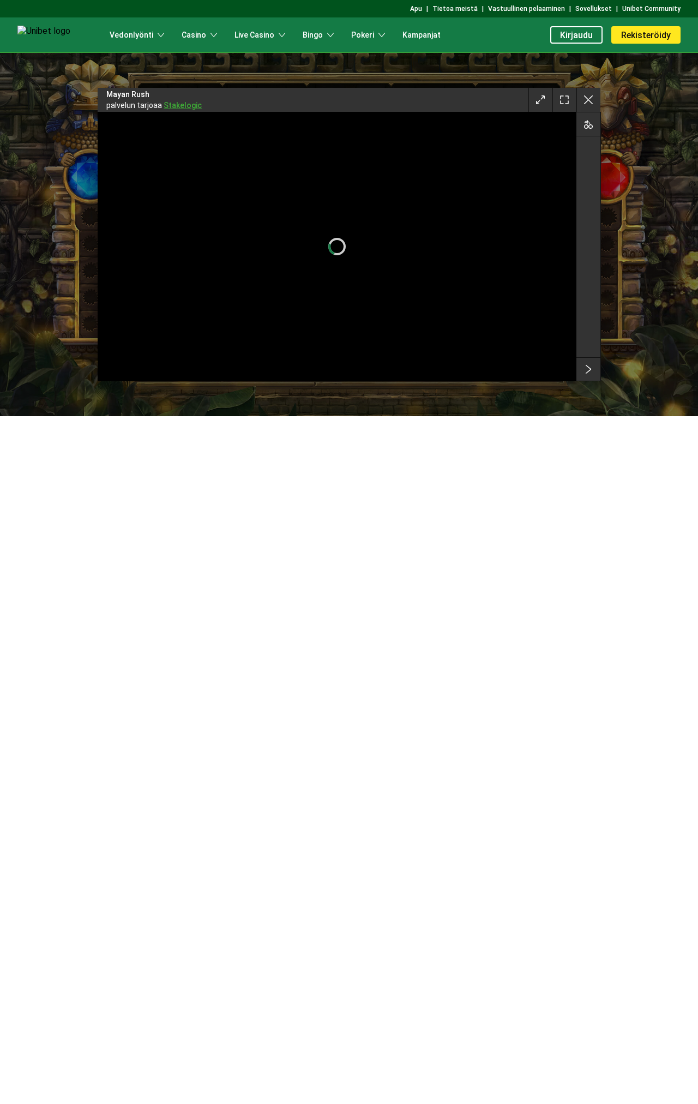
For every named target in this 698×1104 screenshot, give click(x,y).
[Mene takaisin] (588, 100)
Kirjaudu (576, 35)
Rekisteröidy (646, 35)
